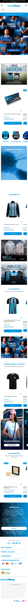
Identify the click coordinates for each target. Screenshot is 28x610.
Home (7, 155)
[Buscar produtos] (3, 9)
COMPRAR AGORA (14, 189)
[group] (14, 175)
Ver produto (13, 123)
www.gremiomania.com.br (16, 585)
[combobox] (14, 10)
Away (14, 155)
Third (21, 155)
